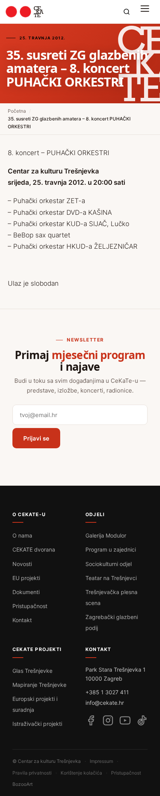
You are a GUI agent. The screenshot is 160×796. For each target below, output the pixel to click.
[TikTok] (142, 720)
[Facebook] (90, 720)
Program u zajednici (110, 549)
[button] (147, 11)
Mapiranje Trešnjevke (39, 684)
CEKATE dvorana (33, 549)
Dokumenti (26, 592)
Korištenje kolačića (81, 773)
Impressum (101, 761)
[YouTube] (125, 720)
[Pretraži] (126, 11)
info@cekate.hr (104, 702)
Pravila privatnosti (32, 773)
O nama (22, 535)
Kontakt (22, 620)
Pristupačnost (29, 606)
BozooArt (22, 784)
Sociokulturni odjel (108, 564)
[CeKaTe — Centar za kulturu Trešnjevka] (24, 12)
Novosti (22, 564)
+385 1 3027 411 (107, 692)
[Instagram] (108, 720)
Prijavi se (36, 438)
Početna (17, 111)
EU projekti (26, 578)
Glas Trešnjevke (32, 670)
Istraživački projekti (37, 723)
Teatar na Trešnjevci (111, 578)
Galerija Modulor (105, 535)
